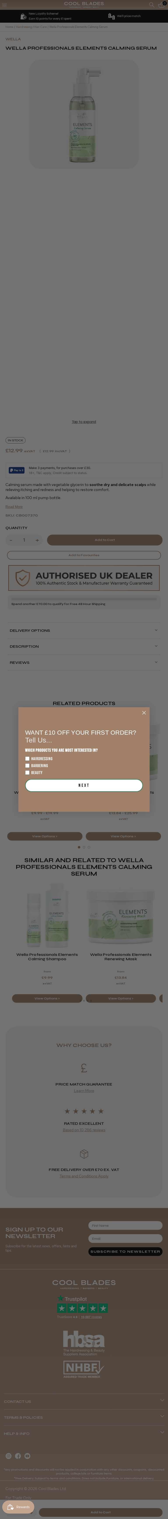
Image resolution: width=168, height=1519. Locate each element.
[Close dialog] (144, 713)
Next (84, 785)
